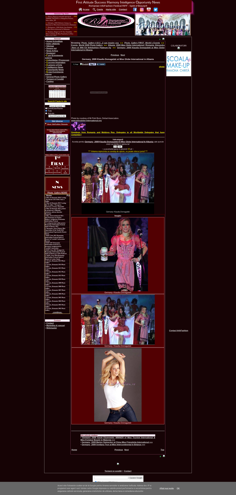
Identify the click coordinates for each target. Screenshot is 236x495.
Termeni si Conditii (55, 79)
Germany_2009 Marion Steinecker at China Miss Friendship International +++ (117, 442)
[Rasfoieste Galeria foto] (106, 27)
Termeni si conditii (113, 471)
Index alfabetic (53, 44)
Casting (50, 81)
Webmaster (51, 328)
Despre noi (51, 48)
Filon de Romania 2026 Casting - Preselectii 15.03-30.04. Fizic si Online (55, 199)
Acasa (86, 9)
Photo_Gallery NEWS (57, 193)
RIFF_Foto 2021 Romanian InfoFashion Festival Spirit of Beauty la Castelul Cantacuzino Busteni (55, 238)
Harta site (111, 9)
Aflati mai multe (167, 488)
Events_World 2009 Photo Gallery (87, 45)
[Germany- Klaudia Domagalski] (118, 254)
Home (74, 450)
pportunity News (55, 70)
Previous (115, 55)
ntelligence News (54, 67)
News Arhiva (52, 51)
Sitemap (50, 46)
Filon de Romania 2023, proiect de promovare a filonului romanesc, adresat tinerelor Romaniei (55, 211)
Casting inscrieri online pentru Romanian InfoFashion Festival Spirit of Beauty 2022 (55, 224)
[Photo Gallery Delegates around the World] (78, 126)
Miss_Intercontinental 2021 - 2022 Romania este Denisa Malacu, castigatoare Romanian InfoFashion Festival (55, 218)
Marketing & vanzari (55, 326)
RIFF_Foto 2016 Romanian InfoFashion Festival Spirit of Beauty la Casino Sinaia (54, 257)
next (147, 183)
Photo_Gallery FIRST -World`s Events (142, 43)
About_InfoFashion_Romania (57, 124)
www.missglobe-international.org (86, 121)
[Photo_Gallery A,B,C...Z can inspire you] (57, 165)
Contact (123, 9)
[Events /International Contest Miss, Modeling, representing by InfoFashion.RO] (57, 142)
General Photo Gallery (56, 77)
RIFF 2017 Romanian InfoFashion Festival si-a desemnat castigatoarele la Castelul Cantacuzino (53, 245)
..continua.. (57, 312)
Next (123, 55)
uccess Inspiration (55, 63)
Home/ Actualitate (54, 41)
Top (162, 450)
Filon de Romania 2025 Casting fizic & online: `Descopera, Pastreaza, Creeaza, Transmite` (55, 205)
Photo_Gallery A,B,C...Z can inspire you (57, 154)
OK (178, 488)
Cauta (100, 9)
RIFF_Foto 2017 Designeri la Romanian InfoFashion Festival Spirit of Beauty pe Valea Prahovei (55, 252)
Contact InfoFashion (178, 331)
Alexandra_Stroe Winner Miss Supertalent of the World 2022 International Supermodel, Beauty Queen (55, 231)
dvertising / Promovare (57, 60)
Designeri (50, 53)
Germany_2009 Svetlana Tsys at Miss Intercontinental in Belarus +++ (113, 445)
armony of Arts (54, 65)
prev (88, 183)
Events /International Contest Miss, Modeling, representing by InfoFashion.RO (57, 131)
